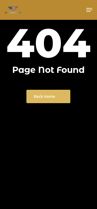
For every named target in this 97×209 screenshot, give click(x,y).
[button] (89, 10)
